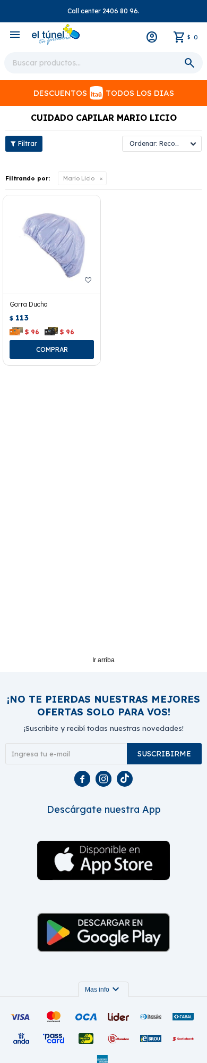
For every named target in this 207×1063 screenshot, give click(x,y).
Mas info (103, 989)
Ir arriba (103, 660)
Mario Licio (78, 178)
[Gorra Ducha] (51, 244)
